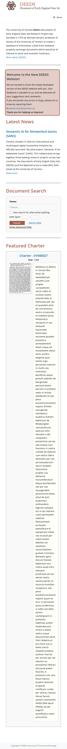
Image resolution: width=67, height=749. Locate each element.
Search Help (35, 222)
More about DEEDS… (16, 57)
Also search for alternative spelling (31, 212)
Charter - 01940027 (33, 256)
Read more (11, 173)
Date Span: (15, 216)
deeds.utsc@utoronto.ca (22, 108)
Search (17, 223)
